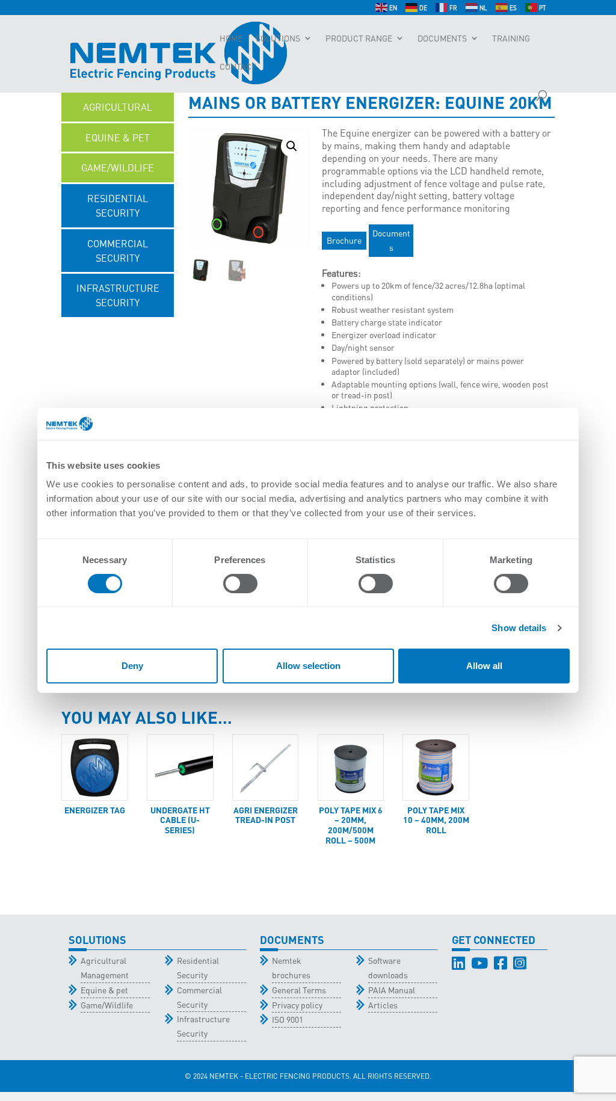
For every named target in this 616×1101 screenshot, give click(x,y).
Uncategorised (117, 333)
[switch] (240, 583)
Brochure (344, 240)
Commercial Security (199, 997)
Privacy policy (297, 1004)
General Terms (299, 989)
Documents (442, 38)
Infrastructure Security (203, 1025)
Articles (383, 1004)
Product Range (358, 38)
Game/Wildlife (107, 1004)
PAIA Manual (391, 989)
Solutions (278, 38)
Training (511, 38)
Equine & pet (104, 989)
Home (231, 38)
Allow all (484, 666)
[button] (292, 146)
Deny (132, 666)
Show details (518, 628)
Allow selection (308, 666)
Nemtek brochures (291, 967)
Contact (238, 67)
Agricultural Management (105, 967)
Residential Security (198, 967)
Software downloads (388, 967)
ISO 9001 (287, 1019)
